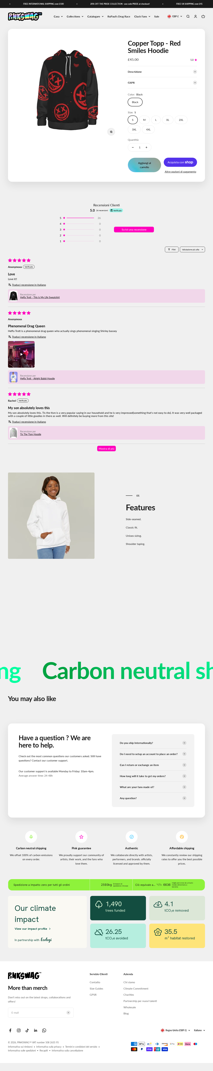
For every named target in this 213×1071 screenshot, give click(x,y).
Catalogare (93, 16)
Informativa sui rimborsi (20, 1046)
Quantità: (133, 139)
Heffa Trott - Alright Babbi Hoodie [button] (37, 378)
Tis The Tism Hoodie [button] (30, 434)
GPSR (93, 994)
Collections (73, 16)
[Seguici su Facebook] (10, 1030)
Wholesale (129, 1007)
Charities (128, 994)
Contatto (95, 982)
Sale (156, 16)
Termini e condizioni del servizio (81, 1046)
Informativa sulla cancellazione (67, 1050)
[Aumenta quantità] (146, 147)
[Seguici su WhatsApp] (44, 1030)
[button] (80, 217)
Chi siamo (129, 982)
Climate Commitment (135, 988)
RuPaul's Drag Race (118, 16)
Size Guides (96, 988)
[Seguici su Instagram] (18, 1030)
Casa (56, 16)
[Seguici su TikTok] (27, 1030)
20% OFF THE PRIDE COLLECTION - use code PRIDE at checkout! (109, 4)
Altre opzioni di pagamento (180, 171)
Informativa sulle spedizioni (22, 1050)
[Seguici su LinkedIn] (35, 1030)
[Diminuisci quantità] (133, 147)
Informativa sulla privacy (48, 1046)
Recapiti (44, 1050)
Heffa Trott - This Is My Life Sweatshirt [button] (40, 297)
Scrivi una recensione (134, 229)
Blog (126, 1013)
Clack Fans (140, 16)
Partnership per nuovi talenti (140, 1000)
